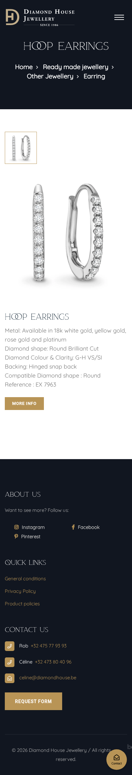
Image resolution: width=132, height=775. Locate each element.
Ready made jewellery (75, 67)
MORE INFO (24, 403)
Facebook (89, 527)
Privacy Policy (20, 591)
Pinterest (30, 536)
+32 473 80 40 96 (53, 662)
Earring (94, 76)
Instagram (33, 527)
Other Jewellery (50, 76)
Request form (33, 701)
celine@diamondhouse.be (47, 677)
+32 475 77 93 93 (49, 646)
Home (24, 67)
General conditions (25, 578)
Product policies (22, 604)
